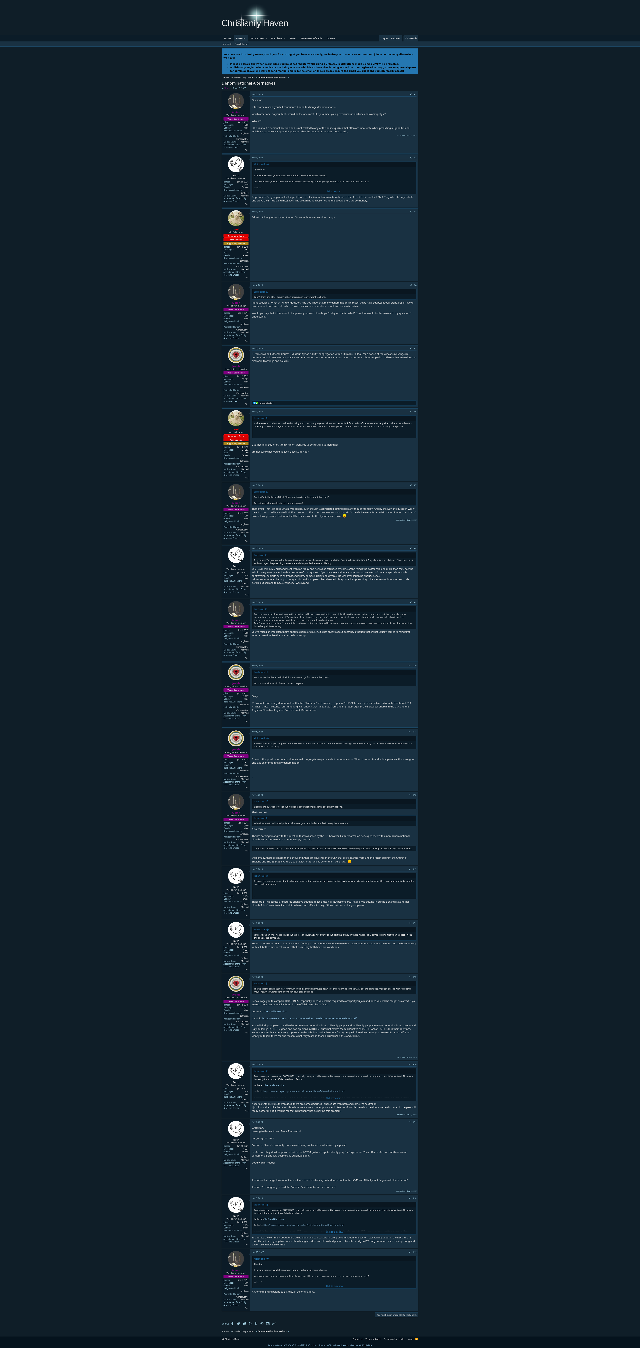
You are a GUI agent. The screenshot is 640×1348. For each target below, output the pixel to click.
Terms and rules (373, 1339)
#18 (414, 1198)
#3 (415, 211)
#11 (414, 731)
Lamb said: (259, 291)
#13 (414, 869)
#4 (415, 285)
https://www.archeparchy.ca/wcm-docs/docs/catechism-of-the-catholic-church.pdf (309, 1018)
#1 (415, 94)
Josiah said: (259, 418)
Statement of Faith (311, 38)
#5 (415, 348)
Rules (293, 38)
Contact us (357, 1339)
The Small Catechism (275, 1011)
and (266, 403)
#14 (414, 923)
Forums (241, 38)
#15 (414, 977)
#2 (415, 157)
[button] (266, 38)
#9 (415, 602)
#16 (414, 1064)
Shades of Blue (232, 1339)
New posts (227, 43)
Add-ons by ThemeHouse (330, 1345)
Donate (331, 38)
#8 (415, 548)
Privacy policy (390, 1339)
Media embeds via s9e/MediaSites (357, 1345)
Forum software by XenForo (292, 1345)
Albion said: (259, 164)
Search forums (242, 43)
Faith (236, 175)
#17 (414, 1122)
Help (402, 1339)
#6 (415, 411)
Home (227, 38)
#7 (415, 485)
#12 (414, 795)
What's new (257, 38)
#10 (414, 665)
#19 (414, 1252)
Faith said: (259, 554)
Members (276, 38)
